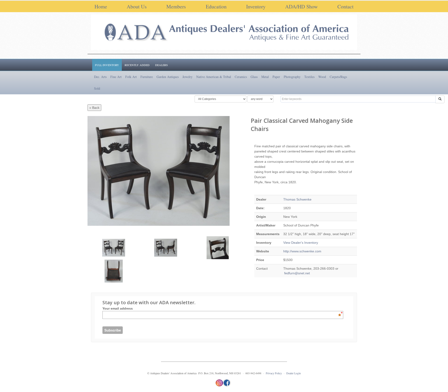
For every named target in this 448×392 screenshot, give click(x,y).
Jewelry (187, 76)
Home (100, 6)
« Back (94, 107)
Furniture (146, 76)
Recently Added (137, 65)
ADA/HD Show (301, 6)
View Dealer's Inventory (300, 242)
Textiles (309, 76)
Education (216, 6)
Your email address (221, 308)
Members (176, 6)
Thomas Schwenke (297, 199)
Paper (276, 76)
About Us (137, 6)
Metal (265, 76)
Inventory (256, 6)
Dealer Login (293, 373)
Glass (254, 76)
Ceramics (241, 76)
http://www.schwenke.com (302, 251)
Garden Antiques (168, 76)
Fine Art (116, 76)
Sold (97, 88)
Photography (292, 76)
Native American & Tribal (213, 76)
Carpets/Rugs (338, 76)
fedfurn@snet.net (296, 273)
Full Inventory (107, 65)
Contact (345, 6)
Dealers (161, 65)
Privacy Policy (274, 373)
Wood (322, 76)
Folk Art (131, 76)
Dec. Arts (100, 76)
